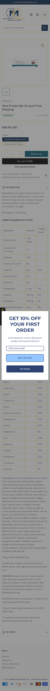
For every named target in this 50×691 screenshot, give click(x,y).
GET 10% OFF (25, 358)
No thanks (25, 369)
